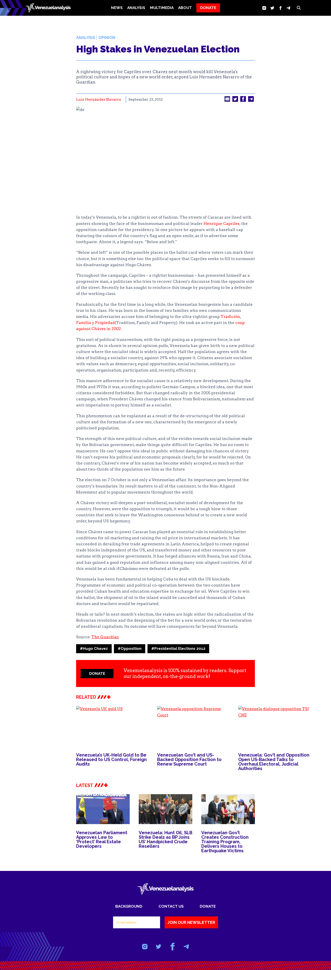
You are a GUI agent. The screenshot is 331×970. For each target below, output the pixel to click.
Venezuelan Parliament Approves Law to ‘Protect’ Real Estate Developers (101, 839)
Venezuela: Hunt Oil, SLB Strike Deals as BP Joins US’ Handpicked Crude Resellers (165, 839)
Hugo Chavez (94, 648)
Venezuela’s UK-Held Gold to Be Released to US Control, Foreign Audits (111, 759)
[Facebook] (280, 8)
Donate (208, 906)
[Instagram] (264, 8)
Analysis (85, 37)
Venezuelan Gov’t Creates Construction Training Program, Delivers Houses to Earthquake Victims (225, 841)
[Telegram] (288, 8)
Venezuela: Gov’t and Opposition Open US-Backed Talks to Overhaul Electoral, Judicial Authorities (273, 761)
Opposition (129, 648)
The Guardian (105, 637)
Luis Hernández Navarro (98, 99)
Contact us (171, 906)
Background (128, 906)
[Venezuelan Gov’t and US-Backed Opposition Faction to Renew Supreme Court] (193, 726)
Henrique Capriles (222, 223)
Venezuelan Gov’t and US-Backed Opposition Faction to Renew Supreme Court (189, 759)
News (117, 7)
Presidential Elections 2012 (178, 648)
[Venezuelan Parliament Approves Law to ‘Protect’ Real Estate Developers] (103, 809)
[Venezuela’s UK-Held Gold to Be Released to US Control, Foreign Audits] (112, 726)
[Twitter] (272, 8)
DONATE (208, 7)
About (185, 7)
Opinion (106, 37)
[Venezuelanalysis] (48, 8)
